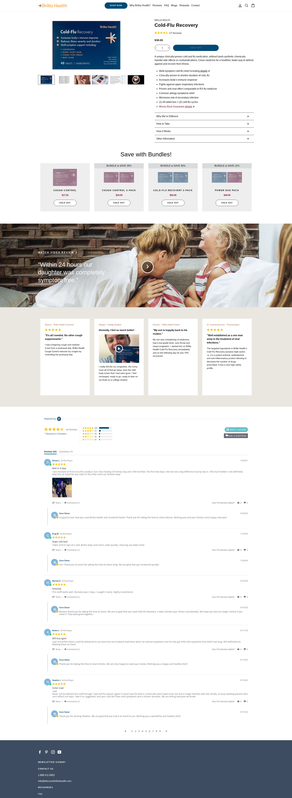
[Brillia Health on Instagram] (53, 752)
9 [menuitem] (160, 731)
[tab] (50, 452)
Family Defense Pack (227, 190)
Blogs (174, 5)
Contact (195, 5)
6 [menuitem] (149, 731)
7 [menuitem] (153, 731)
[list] (150, 488)
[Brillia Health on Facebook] (40, 752)
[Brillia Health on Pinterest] (46, 752)
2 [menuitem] (135, 731)
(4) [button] (95, 433)
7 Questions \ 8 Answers (55, 433)
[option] (86, 45)
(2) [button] (95, 439)
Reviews (157, 5)
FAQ (166, 5)
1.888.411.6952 (46, 775)
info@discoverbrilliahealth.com (54, 781)
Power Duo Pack (173, 190)
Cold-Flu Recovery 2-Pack (119, 190)
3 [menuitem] (139, 731)
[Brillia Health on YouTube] (59, 752)
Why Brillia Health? (140, 5)
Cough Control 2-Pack (65, 190)
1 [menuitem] (132, 731)
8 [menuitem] (156, 731)
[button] (236, 435)
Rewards (184, 5)
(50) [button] (96, 428)
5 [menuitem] (146, 731)
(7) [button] (95, 431)
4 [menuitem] (142, 731)
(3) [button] (95, 436)
